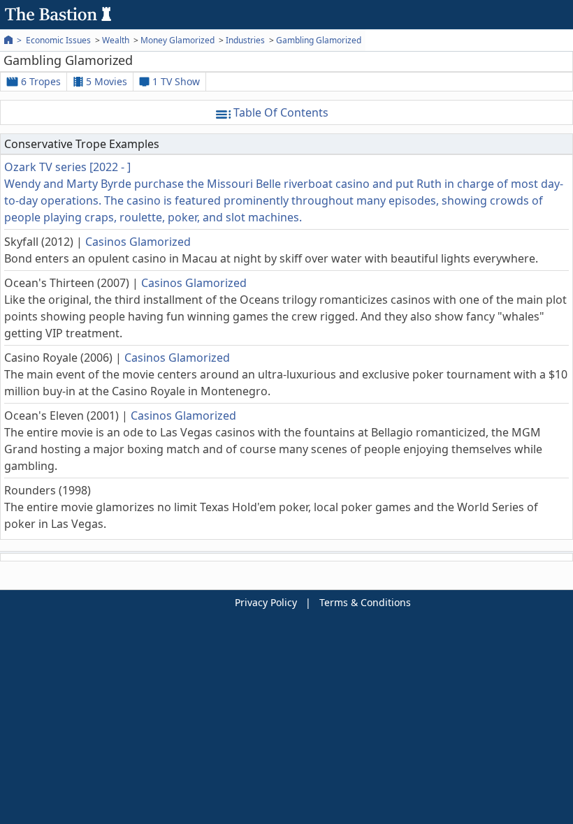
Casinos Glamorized (138, 241)
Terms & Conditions (365, 602)
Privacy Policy (266, 602)
